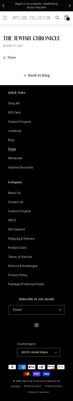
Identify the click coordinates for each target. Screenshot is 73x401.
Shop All (14, 103)
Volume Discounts (20, 167)
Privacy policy (53, 386)
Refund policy (32, 386)
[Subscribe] (59, 310)
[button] (5, 17)
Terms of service (38, 392)
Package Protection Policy (26, 284)
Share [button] (12, 57)
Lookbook (14, 130)
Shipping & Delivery (21, 238)
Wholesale (15, 158)
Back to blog (38, 75)
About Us (14, 193)
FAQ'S (12, 220)
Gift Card (14, 112)
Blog (11, 140)
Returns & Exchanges (23, 266)
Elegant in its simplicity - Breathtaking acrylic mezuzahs (36, 5)
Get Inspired (16, 229)
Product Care (17, 247)
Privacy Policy (17, 275)
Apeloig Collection (34, 381)
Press (12, 149)
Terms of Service (20, 256)
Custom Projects (19, 121)
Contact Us (15, 202)
